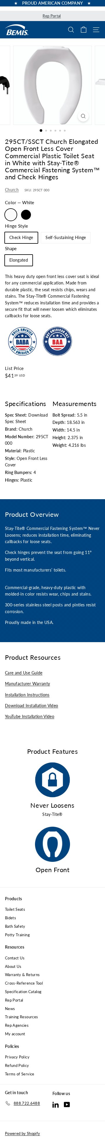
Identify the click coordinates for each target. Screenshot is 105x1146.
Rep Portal (52, 15)
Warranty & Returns (22, 974)
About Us (13, 966)
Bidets (10, 917)
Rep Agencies (17, 1025)
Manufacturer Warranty (27, 683)
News (10, 1008)
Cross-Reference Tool (24, 983)
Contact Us (15, 958)
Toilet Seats (15, 909)
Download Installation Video (31, 705)
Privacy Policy (17, 1057)
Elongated (18, 259)
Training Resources (21, 1016)
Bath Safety (15, 926)
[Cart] (83, 29)
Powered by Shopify (22, 1133)
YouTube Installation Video (29, 716)
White (11, 215)
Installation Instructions (27, 694)
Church (12, 189)
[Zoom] (83, 116)
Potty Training (17, 934)
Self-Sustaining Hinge (66, 237)
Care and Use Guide (23, 672)
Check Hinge (21, 237)
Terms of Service (19, 1074)
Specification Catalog (23, 991)
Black (26, 215)
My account (15, 1033)
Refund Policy (17, 1065)
